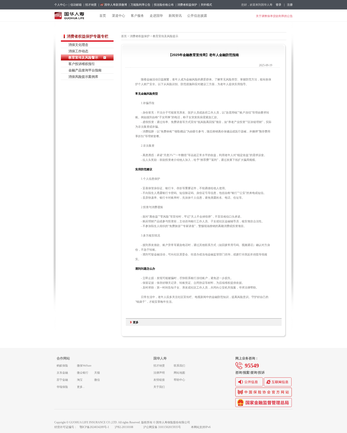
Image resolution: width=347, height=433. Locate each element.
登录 (278, 4)
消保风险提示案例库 (83, 77)
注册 (290, 4)
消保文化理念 (78, 45)
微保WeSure (84, 365)
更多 (136, 322)
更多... (81, 387)
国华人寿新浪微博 (115, 4)
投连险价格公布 (164, 4)
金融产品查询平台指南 (85, 70)
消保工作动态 (78, 51)
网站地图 (179, 372)
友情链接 (159, 379)
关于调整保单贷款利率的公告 (274, 16)
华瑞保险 (62, 387)
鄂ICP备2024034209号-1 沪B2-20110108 (109, 427)
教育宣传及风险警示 (83, 57)
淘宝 (80, 379)
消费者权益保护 (187, 4)
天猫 (97, 372)
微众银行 (82, 372)
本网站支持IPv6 (201, 427)
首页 (124, 36)
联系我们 (179, 365)
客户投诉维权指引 (81, 64)
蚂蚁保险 (62, 365)
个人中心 (60, 4)
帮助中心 (179, 379)
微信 (97, 379)
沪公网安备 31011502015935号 (165, 427)
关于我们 (159, 387)
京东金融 (62, 372)
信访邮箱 (76, 4)
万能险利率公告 (140, 4)
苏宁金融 (62, 379)
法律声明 (159, 372)
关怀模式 (206, 4)
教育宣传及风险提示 (165, 36)
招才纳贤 (91, 4)
